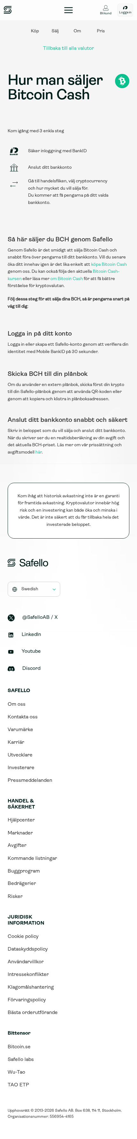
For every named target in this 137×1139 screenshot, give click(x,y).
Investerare (21, 767)
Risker (15, 896)
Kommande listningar (32, 858)
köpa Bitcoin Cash (109, 264)
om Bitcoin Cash (66, 279)
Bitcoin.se (19, 1047)
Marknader (20, 833)
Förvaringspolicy (27, 1000)
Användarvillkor (26, 962)
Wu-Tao (16, 1072)
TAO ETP (18, 1085)
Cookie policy (23, 936)
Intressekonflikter (28, 974)
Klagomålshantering (31, 987)
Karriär (16, 742)
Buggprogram (24, 871)
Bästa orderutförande (33, 1012)
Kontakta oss (23, 717)
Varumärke (20, 729)
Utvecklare (20, 755)
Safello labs (21, 1059)
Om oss (16, 704)
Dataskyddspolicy (28, 949)
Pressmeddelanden (30, 780)
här (38, 452)
